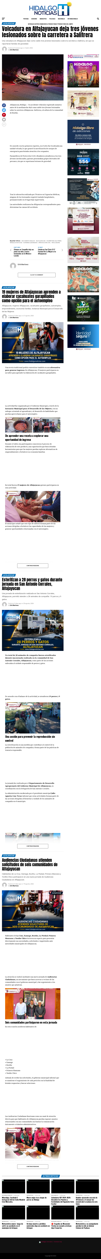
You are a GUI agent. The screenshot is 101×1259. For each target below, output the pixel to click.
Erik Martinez (14, 50)
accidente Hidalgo (28, 241)
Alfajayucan (41, 241)
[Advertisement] (36, 130)
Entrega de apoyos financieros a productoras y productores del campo (50, 24)
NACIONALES (61, 19)
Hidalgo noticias (16, 242)
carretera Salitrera (54, 241)
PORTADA (26, 19)
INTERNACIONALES (73, 19)
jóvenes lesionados (30, 242)
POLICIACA (52, 19)
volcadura (56, 242)
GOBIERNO (34, 19)
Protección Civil (45, 242)
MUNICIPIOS (43, 19)
